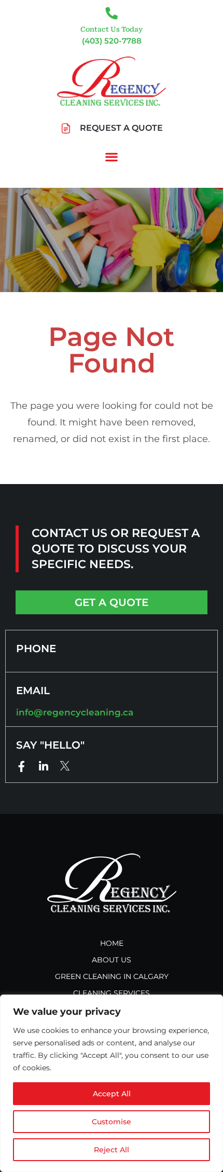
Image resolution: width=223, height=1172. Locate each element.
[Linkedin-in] (43, 766)
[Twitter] (65, 766)
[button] (112, 157)
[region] (111, 1083)
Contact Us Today (111, 29)
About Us (111, 959)
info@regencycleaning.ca (74, 712)
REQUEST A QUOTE (121, 128)
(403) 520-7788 (112, 41)
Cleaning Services (111, 993)
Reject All (111, 1149)
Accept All (112, 1093)
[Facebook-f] (21, 766)
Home (111, 943)
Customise (111, 1121)
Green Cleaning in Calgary (112, 976)
